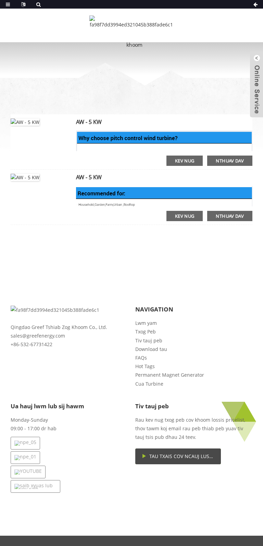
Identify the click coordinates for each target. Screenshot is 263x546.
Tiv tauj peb (148, 340)
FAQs (141, 357)
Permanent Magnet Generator (169, 375)
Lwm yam (146, 323)
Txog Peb (145, 331)
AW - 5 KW (89, 122)
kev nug (185, 161)
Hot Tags (145, 366)
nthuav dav (230, 161)
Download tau (151, 349)
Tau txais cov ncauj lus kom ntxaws (185, 456)
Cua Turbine (149, 383)
